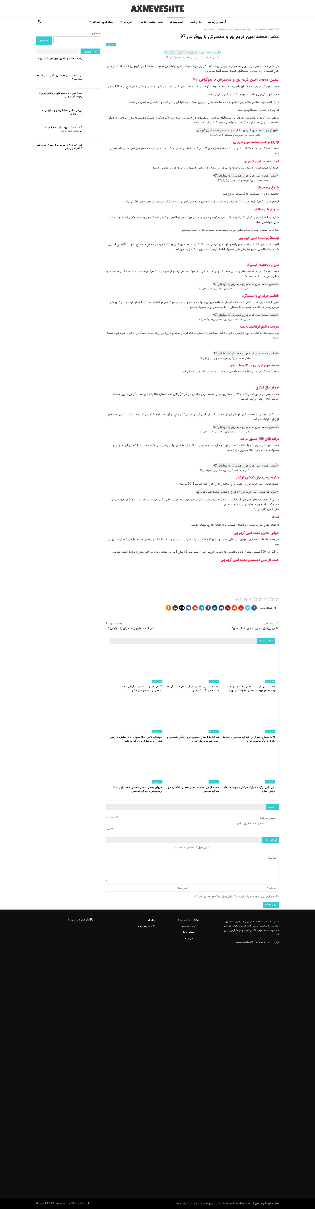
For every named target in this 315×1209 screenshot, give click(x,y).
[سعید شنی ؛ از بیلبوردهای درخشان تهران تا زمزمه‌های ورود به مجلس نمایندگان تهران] (248, 664)
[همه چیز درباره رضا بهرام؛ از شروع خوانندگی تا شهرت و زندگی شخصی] (192, 664)
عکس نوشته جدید (152, 22)
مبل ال (151, 920)
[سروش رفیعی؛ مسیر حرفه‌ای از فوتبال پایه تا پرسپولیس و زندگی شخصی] (136, 765)
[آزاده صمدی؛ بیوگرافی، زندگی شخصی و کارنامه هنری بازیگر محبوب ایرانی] (248, 714)
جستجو (96, 33)
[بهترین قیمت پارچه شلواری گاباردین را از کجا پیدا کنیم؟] (92, 80)
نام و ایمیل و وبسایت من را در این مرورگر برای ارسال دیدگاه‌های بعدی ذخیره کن (234, 897)
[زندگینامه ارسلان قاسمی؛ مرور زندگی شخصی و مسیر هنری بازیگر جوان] (192, 714)
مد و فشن (195, 22)
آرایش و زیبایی (217, 22)
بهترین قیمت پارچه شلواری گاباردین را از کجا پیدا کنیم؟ (59, 77)
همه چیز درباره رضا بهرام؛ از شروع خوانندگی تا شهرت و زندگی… (59, 146)
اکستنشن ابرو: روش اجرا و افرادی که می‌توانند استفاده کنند (63, 129)
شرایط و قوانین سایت (189, 920)
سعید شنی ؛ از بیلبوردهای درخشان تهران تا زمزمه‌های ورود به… (60, 94)
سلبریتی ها (176, 22)
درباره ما (188, 938)
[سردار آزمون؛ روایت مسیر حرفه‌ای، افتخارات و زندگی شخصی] (192, 765)
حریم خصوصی (188, 926)
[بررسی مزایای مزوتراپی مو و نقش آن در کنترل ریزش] (92, 114)
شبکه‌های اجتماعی (103, 22)
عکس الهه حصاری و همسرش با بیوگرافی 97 (131, 628)
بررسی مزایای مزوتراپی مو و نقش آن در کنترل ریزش (62, 111)
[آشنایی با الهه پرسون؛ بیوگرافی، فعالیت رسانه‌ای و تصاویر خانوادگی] (136, 664)
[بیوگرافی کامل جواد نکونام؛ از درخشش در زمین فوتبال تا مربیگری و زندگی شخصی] (136, 714)
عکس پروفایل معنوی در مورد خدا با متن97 (254, 628)
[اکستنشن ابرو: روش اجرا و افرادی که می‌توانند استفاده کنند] (92, 132)
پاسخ (108, 829)
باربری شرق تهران (146, 926)
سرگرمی (127, 22)
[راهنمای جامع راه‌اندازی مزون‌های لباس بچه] (92, 62)
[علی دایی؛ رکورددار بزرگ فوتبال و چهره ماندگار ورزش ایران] (248, 765)
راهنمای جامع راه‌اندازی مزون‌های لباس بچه (60, 58)
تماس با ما (188, 932)
